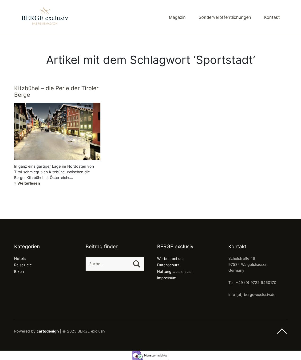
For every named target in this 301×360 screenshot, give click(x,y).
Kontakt (272, 17)
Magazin (177, 17)
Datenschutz (168, 265)
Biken (19, 271)
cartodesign (48, 331)
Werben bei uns (170, 258)
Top (282, 331)
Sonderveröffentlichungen (225, 17)
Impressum (166, 277)
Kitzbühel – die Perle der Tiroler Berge (56, 91)
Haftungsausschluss (174, 271)
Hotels (20, 258)
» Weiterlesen (27, 183)
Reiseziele (23, 265)
